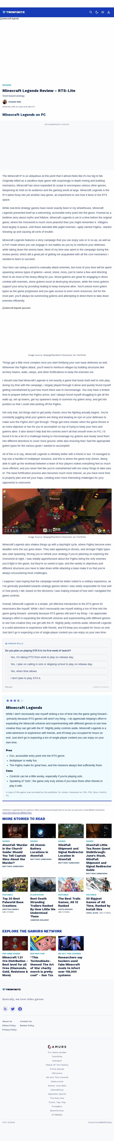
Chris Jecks (92, 913)
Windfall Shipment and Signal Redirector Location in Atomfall (70, 852)
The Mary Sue (57, 1098)
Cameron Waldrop (39, 920)
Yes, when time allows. (24, 671)
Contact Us (26, 1021)
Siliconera (57, 1073)
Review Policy (27, 1025)
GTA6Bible (57, 1115)
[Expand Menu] (103, 12)
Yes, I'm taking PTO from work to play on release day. (42, 657)
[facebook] (20, 1009)
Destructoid (57, 1081)
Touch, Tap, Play (57, 1102)
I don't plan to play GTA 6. (26, 678)
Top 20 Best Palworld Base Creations (12, 902)
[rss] (5, 1009)
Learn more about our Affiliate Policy (17, 813)
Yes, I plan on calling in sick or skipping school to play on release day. (52, 664)
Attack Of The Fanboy (57, 1065)
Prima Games (57, 1069)
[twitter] (13, 1009)
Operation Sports (57, 1094)
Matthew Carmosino (13, 866)
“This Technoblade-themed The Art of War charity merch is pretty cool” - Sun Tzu (42, 966)
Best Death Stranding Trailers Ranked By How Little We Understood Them (42, 907)
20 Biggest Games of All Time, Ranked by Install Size (98, 904)
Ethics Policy (9, 1025)
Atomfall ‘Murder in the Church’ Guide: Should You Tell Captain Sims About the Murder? (14, 854)
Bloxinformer (57, 1110)
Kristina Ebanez (10, 909)
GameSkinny (57, 1090)
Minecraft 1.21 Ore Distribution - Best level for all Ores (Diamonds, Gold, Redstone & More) (15, 966)
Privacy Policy (9, 1029)
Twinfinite (57, 1056)
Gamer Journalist (57, 1085)
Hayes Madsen (65, 909)
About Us (7, 1021)
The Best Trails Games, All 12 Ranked (69, 902)
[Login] (109, 12)
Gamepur (57, 1060)
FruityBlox (57, 1106)
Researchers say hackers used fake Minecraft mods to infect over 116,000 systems (70, 966)
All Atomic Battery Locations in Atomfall (39, 850)
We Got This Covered (57, 1077)
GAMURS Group (105, 1122)
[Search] (91, 12)
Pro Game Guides (57, 1052)
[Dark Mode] (97, 12)
